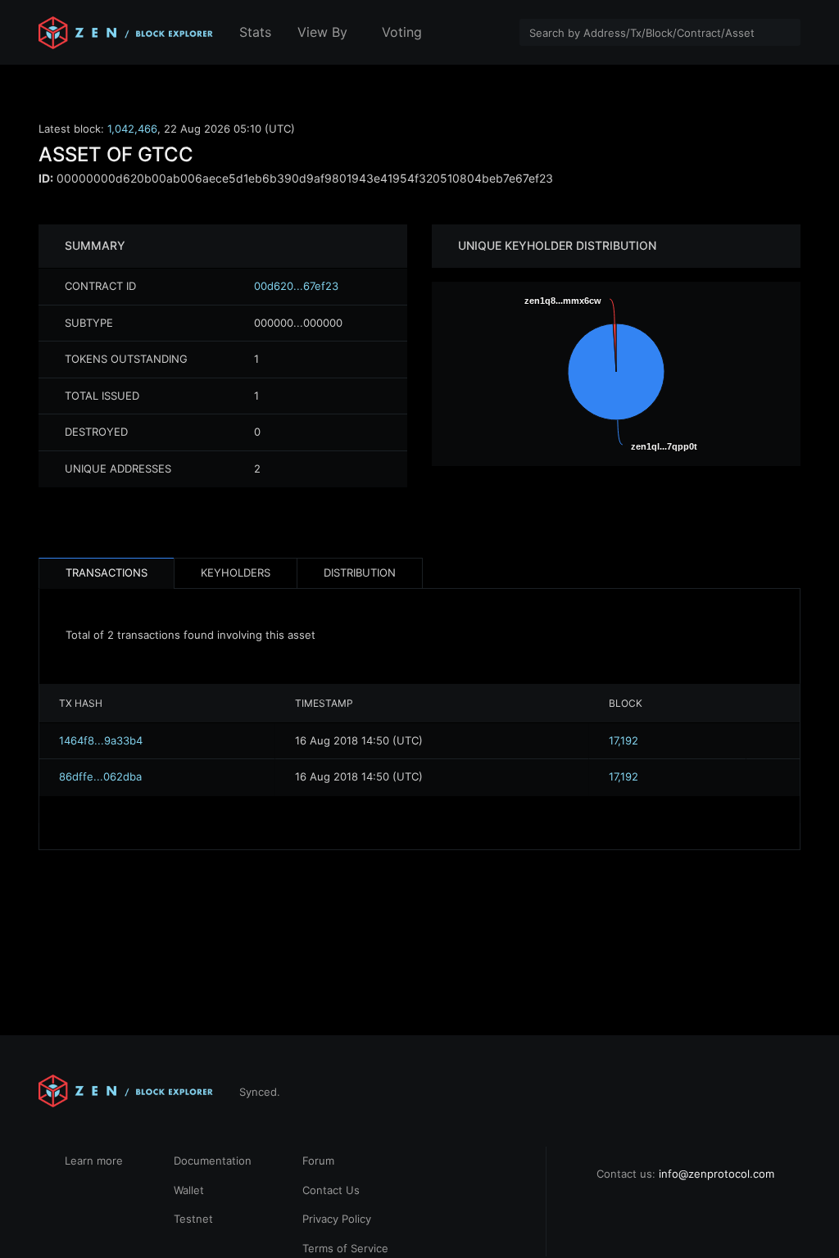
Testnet (193, 1218)
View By (322, 32)
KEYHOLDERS (235, 572)
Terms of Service (345, 1248)
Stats (255, 32)
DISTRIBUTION (360, 572)
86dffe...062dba (100, 776)
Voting (402, 32)
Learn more (94, 1160)
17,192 (623, 740)
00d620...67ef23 (296, 285)
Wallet (189, 1190)
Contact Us (331, 1190)
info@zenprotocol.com (716, 1173)
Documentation (213, 1160)
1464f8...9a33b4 (101, 740)
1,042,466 (132, 128)
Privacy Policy (336, 1218)
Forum (318, 1160)
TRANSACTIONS (106, 572)
